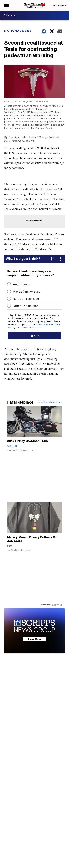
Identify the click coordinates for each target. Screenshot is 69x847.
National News (18, 30)
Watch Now (59, 5)
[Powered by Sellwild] (57, 605)
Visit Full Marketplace (50, 402)
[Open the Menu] (6, 5)
